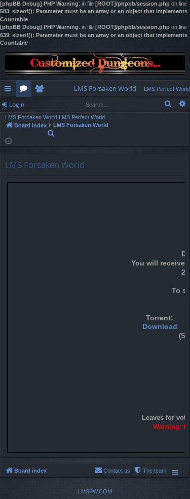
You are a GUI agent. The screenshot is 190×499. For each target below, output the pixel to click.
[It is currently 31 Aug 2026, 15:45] (8, 140)
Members (41, 90)
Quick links (10, 90)
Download (159, 326)
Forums (25, 90)
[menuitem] (105, 88)
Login (16, 104)
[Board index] (95, 63)
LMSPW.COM (95, 491)
